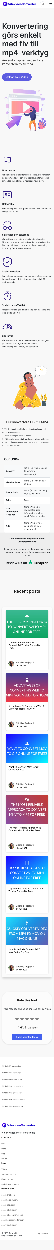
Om (3, 1143)
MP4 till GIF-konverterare (12, 1079)
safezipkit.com (8, 1205)
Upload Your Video (17, 77)
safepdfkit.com (8, 1195)
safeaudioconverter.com (12, 1215)
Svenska (44, 1233)
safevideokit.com (9, 1225)
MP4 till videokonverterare (12, 1106)
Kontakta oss (7, 1179)
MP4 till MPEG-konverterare (13, 1099)
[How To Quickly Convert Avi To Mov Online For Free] (27, 931)
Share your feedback (27, 1037)
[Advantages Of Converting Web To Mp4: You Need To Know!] (27, 687)
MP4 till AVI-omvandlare (11, 1066)
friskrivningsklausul (10, 1184)
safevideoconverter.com (11, 1236)
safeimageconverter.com (12, 1220)
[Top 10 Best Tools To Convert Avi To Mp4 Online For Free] (27, 870)
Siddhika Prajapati (25, 662)
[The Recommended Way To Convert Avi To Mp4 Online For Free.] (27, 624)
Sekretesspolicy (8, 1174)
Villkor (4, 1158)
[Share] (42, 4)
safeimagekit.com (9, 1200)
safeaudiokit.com (9, 1210)
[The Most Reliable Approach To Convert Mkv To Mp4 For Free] (27, 809)
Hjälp (3, 1148)
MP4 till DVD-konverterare (12, 1073)
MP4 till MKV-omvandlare (12, 1086)
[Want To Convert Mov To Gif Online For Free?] (27, 748)
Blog (3, 1153)
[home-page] (19, 4)
